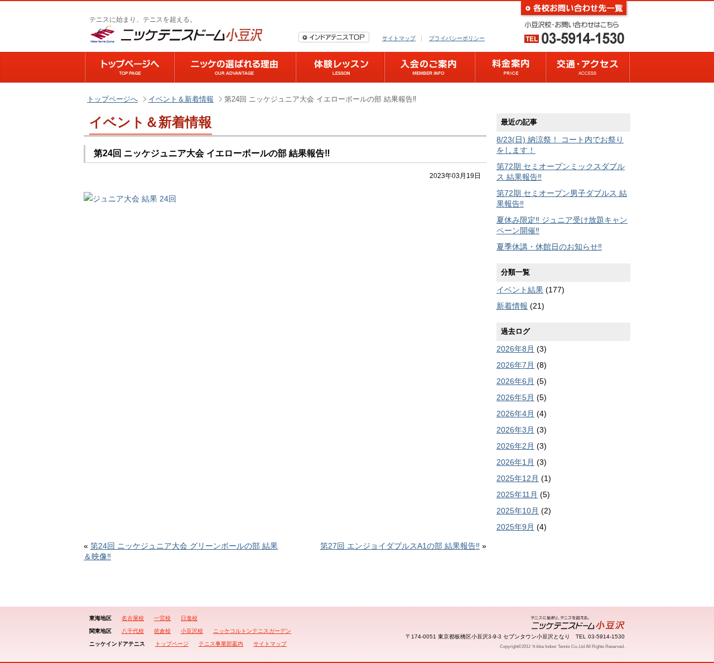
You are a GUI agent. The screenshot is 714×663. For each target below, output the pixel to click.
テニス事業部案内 (221, 644)
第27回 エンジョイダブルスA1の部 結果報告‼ (400, 545)
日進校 (189, 618)
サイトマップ (399, 38)
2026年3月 (515, 429)
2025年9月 (515, 526)
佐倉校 (162, 631)
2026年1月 (515, 462)
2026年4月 (515, 413)
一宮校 (162, 618)
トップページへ (112, 99)
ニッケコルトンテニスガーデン (252, 631)
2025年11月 (517, 494)
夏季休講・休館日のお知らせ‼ (549, 246)
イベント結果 (519, 289)
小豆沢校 (192, 631)
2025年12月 (517, 478)
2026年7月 (515, 365)
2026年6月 (515, 381)
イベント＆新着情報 (181, 99)
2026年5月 (515, 397)
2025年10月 (517, 510)
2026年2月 (515, 445)
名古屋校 (133, 618)
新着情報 (512, 305)
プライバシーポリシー (457, 38)
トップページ (172, 644)
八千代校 (133, 631)
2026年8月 (515, 348)
